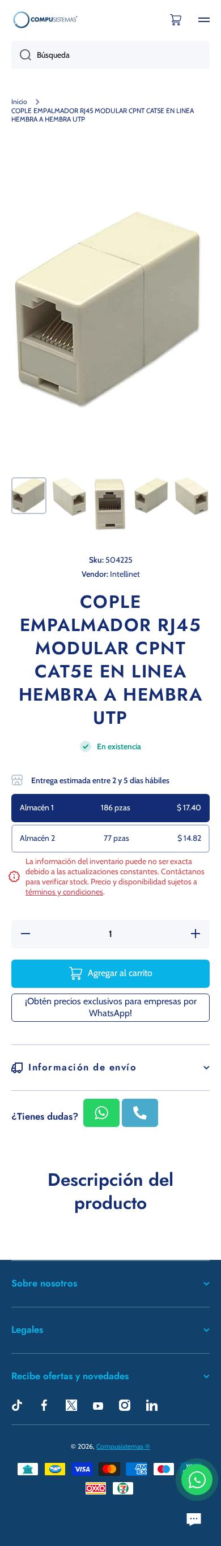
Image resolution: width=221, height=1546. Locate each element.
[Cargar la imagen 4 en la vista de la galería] (151, 495)
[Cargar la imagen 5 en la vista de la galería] (192, 496)
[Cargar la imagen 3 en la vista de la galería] (110, 504)
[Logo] (45, 19)
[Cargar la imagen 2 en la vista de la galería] (69, 497)
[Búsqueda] (21, 55)
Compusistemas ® (123, 1446)
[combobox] (110, 55)
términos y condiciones (64, 892)
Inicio (19, 101)
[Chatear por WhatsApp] (196, 1479)
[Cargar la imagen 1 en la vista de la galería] (28, 495)
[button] (175, 19)
